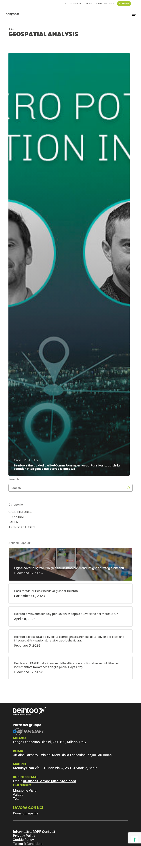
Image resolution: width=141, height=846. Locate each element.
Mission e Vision (25, 791)
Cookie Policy (23, 840)
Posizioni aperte (25, 813)
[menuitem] (64, 4)
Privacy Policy (24, 836)
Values (18, 795)
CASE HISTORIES (26, 460)
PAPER (13, 522)
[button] (134, 14)
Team (17, 799)
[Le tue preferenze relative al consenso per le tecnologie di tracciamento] (134, 839)
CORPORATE (17, 517)
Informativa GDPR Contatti (34, 832)
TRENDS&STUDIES (21, 527)
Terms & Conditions (28, 844)
